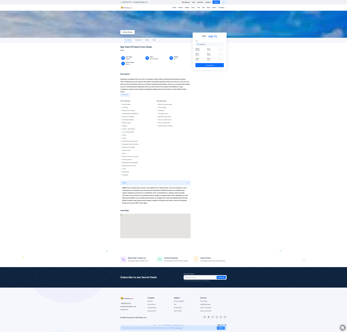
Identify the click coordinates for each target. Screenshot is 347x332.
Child (197, 54)
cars (198, 7)
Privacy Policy (151, 311)
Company (221, 7)
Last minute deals (205, 304)
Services (203, 298)
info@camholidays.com (140, 2)
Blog (208, 7)
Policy (147, 40)
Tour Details (127, 40)
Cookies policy (151, 307)
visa (203, 7)
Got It (221, 328)
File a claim (203, 301)
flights (187, 7)
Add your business (206, 307)
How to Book (178, 311)
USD (193, 2)
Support (177, 298)
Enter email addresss (189, 274)
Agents (208, 2)
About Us (150, 301)
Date (196, 41)
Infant (197, 59)
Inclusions (138, 40)
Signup (216, 2)
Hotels (180, 7)
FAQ (175, 304)
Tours (193, 7)
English (187, 2)
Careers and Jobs (205, 311)
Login (223, 2)
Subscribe (221, 277)
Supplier (200, 2)
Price (209, 49)
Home (174, 7)
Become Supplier (179, 301)
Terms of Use (151, 304)
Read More (125, 95)
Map (154, 40)
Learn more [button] (178, 328)
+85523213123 (126, 2)
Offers (214, 7)
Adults (197, 49)
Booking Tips (178, 307)
